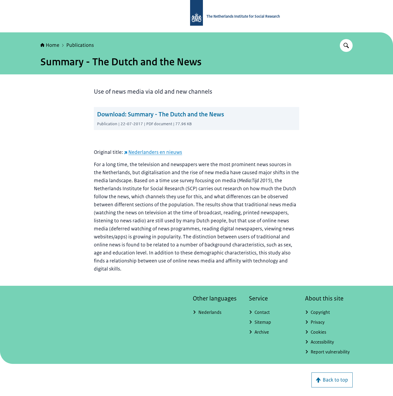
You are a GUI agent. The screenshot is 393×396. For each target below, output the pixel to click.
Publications (80, 45)
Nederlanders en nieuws (155, 152)
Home (52, 45)
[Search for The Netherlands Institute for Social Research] (346, 45)
